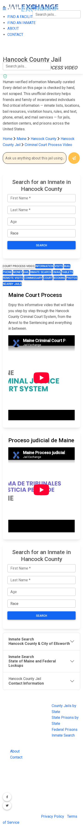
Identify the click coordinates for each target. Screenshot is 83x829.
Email (57, 272)
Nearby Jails (12, 284)
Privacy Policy (52, 816)
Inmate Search (41, 272)
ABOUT (8, 40)
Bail (26, 272)
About (15, 751)
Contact (16, 757)
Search (41, 245)
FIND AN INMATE (17, 30)
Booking (59, 278)
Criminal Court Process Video (48, 145)
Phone (7, 272)
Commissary (33, 278)
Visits (58, 266)
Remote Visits (13, 278)
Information (44, 266)
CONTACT (11, 49)
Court (48, 278)
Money (17, 272)
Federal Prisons (64, 729)
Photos (71, 278)
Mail (67, 266)
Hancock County (44, 139)
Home (7, 139)
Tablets (67, 272)
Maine (22, 139)
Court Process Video (18, 266)
